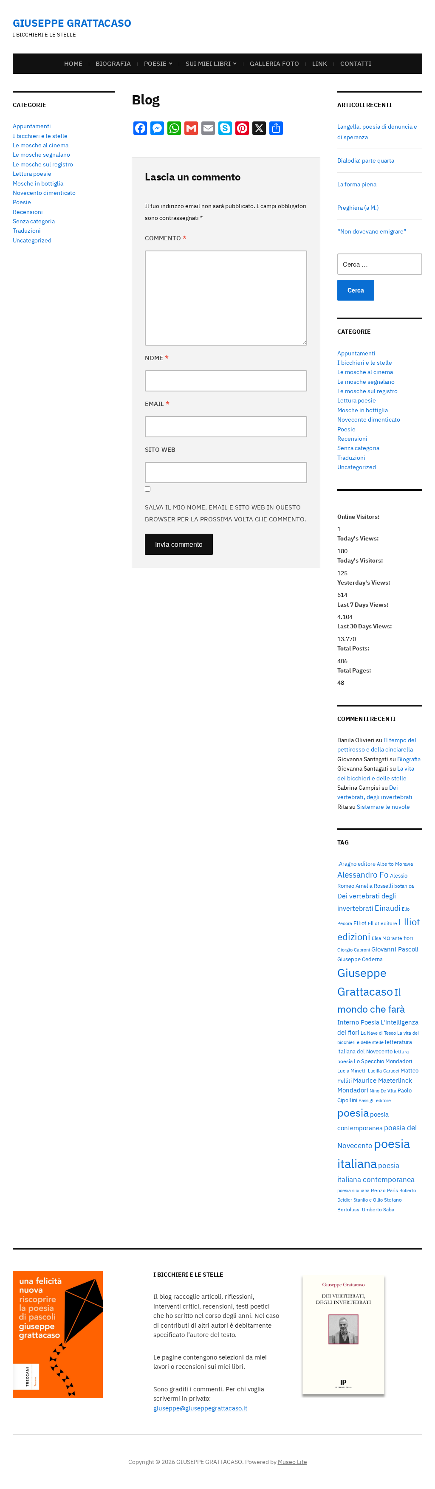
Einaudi (388, 908)
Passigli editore (375, 1100)
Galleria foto (274, 63)
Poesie (155, 63)
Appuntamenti (32, 126)
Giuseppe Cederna (360, 959)
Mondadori (352, 1090)
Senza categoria (34, 221)
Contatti (355, 63)
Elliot (360, 923)
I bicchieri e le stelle (40, 136)
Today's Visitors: (360, 560)
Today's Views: (358, 538)
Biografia (113, 63)
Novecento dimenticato (44, 193)
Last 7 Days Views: (363, 604)
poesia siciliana (353, 1190)
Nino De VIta (383, 1091)
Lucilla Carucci (383, 1071)
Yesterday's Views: (364, 582)
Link (319, 63)
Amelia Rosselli (374, 885)
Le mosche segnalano (41, 154)
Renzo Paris (384, 1190)
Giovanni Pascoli (394, 949)
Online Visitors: (359, 517)
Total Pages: (355, 670)
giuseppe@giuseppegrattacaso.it (200, 1408)
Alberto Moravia (395, 863)
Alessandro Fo (363, 875)
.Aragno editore (356, 863)
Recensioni (28, 212)
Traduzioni (27, 230)
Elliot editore (382, 923)
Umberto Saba (378, 1209)
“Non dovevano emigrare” (372, 231)
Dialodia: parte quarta (365, 160)
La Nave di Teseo (378, 1033)
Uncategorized (32, 240)
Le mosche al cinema (40, 145)
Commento (165, 238)
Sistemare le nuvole (383, 807)
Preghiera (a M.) (358, 207)
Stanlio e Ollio (368, 1200)
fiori (408, 938)
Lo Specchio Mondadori (383, 1061)
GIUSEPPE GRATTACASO (72, 23)
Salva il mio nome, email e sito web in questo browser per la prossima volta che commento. (225, 513)
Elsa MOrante (387, 937)
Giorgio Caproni (353, 950)
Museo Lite (292, 1462)
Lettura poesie (32, 173)
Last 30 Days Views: (365, 626)
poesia (353, 1113)
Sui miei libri (208, 63)
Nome (157, 358)
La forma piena (356, 184)
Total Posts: (354, 648)
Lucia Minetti (352, 1070)
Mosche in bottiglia (38, 183)
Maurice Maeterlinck (382, 1080)
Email (157, 404)
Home (73, 63)
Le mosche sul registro (43, 164)
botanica (404, 885)
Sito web (160, 449)
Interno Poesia (358, 1022)
